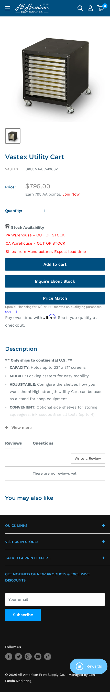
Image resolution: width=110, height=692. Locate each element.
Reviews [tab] (13, 443)
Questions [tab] (43, 443)
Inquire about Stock (55, 281)
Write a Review (88, 458)
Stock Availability (27, 227)
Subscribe (23, 614)
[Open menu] (7, 8)
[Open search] (80, 8)
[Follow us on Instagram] (28, 656)
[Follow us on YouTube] (37, 656)
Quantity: (13, 210)
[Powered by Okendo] (18, 460)
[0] (100, 8)
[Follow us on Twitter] (18, 656)
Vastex (11, 169)
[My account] (90, 8)
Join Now (71, 194)
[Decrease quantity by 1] (31, 211)
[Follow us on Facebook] (8, 656)
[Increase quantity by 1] (58, 211)
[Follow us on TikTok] (47, 656)
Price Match (55, 298)
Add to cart (55, 264)
